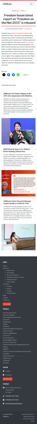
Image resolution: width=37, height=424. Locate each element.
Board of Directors (13, 275)
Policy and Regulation (10, 333)
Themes (9, 286)
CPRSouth (6, 360)
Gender (5, 347)
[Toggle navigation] (31, 4)
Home (5, 266)
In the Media (11, 282)
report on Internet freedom (20, 33)
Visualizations (11, 293)
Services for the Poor (9, 342)
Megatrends (7, 322)
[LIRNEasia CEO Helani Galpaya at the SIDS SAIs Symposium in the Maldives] (18, 131)
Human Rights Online (10, 340)
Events (9, 288)
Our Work (6, 284)
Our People (10, 273)
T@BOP (5, 349)
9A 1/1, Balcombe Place (13, 390)
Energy (5, 324)
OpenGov (6, 326)
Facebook (8, 375)
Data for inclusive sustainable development (17, 351)
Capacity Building (8, 315)
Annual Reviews (12, 279)
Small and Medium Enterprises (12, 328)
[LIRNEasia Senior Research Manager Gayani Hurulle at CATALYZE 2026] (18, 237)
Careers (5, 298)
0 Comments (28, 29)
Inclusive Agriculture (9, 313)
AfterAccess (7, 358)
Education (6, 319)
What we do (10, 270)
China (11, 60)
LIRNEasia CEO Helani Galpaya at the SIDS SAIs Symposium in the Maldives (17, 94)
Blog (4, 295)
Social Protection (8, 338)
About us (6, 268)
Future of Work (8, 331)
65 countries (30, 42)
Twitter (7, 371)
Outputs (9, 291)
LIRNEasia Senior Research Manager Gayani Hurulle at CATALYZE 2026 (17, 202)
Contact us (6, 300)
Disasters (6, 363)
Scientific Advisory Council (15, 277)
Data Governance (8, 356)
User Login (7, 304)
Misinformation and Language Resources (16, 344)
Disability (6, 353)
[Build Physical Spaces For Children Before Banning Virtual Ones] (18, 183)
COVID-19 (6, 335)
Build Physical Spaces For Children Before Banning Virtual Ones (16, 150)
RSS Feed (8, 379)
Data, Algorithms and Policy (12, 317)
